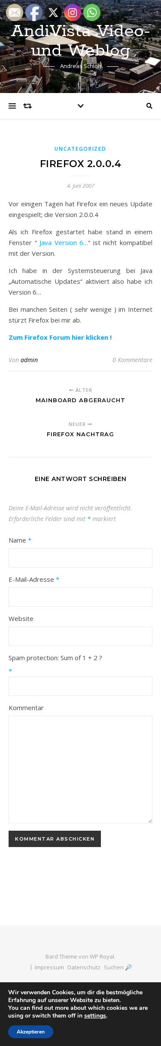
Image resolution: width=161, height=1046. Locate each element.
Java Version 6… (63, 242)
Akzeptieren (31, 1031)
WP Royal (102, 956)
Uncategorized (80, 148)
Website (21, 618)
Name (20, 540)
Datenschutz (83, 967)
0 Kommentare (132, 360)
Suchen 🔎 (118, 967)
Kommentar (26, 707)
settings (95, 1016)
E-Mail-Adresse (34, 579)
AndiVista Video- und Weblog (80, 41)
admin (29, 360)
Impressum (49, 967)
